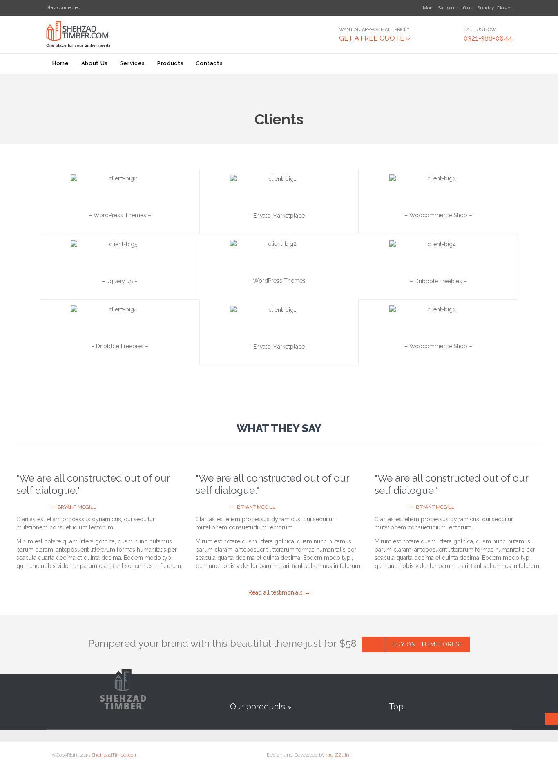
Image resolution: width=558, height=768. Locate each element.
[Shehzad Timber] (87, 31)
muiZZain (337, 755)
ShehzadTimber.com (114, 755)
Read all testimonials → (279, 592)
